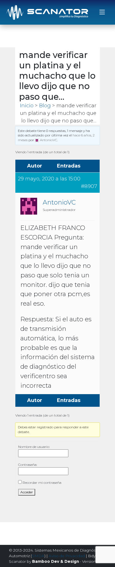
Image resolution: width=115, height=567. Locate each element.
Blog (45, 106)
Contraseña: (27, 465)
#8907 (89, 186)
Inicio (26, 106)
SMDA (38, 556)
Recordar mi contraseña (42, 482)
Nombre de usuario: (34, 447)
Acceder (26, 492)
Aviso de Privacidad (67, 556)
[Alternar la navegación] (102, 12)
